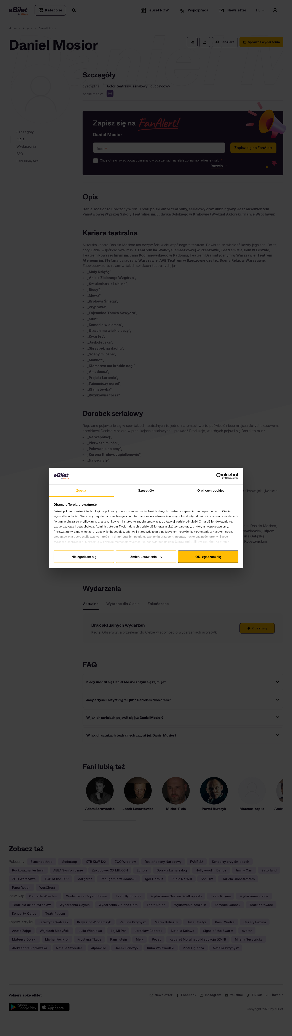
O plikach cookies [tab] (211, 490)
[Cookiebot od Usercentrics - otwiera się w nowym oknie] (219, 476)
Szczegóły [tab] (146, 490)
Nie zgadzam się (84, 557)
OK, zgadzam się (208, 557)
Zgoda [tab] (81, 490)
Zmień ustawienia (143, 557)
